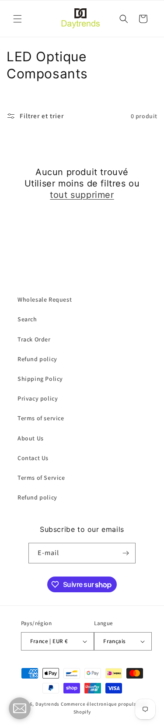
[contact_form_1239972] (20, 708)
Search (27, 319)
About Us (30, 438)
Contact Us (33, 458)
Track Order (34, 339)
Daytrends (47, 704)
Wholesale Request (44, 299)
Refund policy (37, 359)
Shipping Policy (40, 379)
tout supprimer (82, 195)
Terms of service (40, 418)
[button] (17, 18)
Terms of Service (41, 478)
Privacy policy (37, 398)
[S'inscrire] (125, 553)
